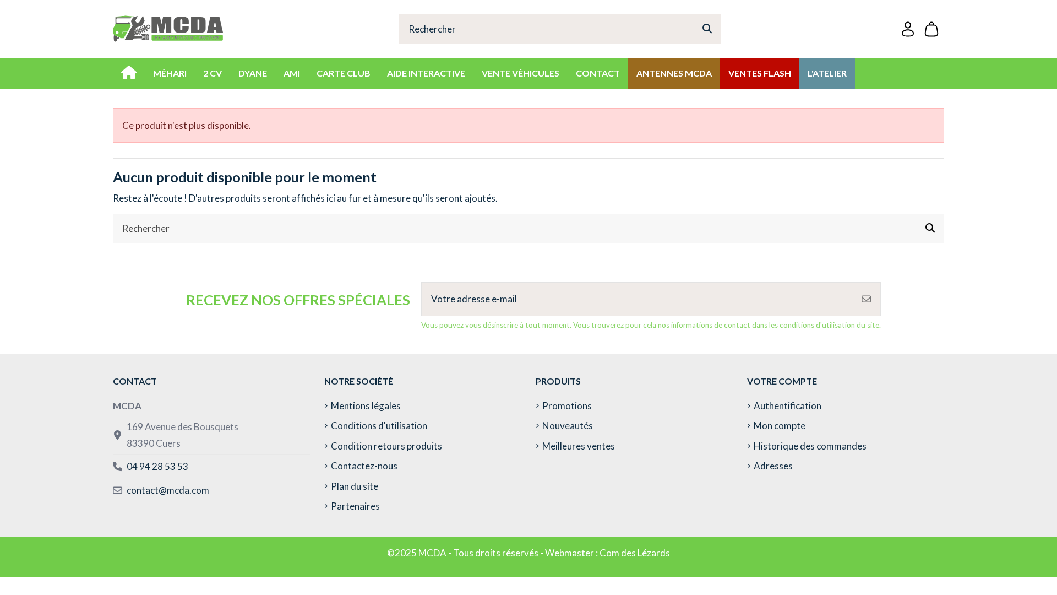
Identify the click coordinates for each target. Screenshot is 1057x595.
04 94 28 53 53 (157, 466)
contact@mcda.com (168, 490)
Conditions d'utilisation (379, 425)
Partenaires (355, 506)
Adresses (773, 466)
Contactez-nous (364, 466)
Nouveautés (567, 425)
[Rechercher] (707, 29)
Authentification (787, 406)
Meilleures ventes (578, 446)
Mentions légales (366, 406)
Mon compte (779, 425)
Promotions (567, 406)
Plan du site (354, 486)
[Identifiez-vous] (908, 28)
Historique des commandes (810, 446)
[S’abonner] (866, 299)
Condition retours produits (386, 446)
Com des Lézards (635, 553)
